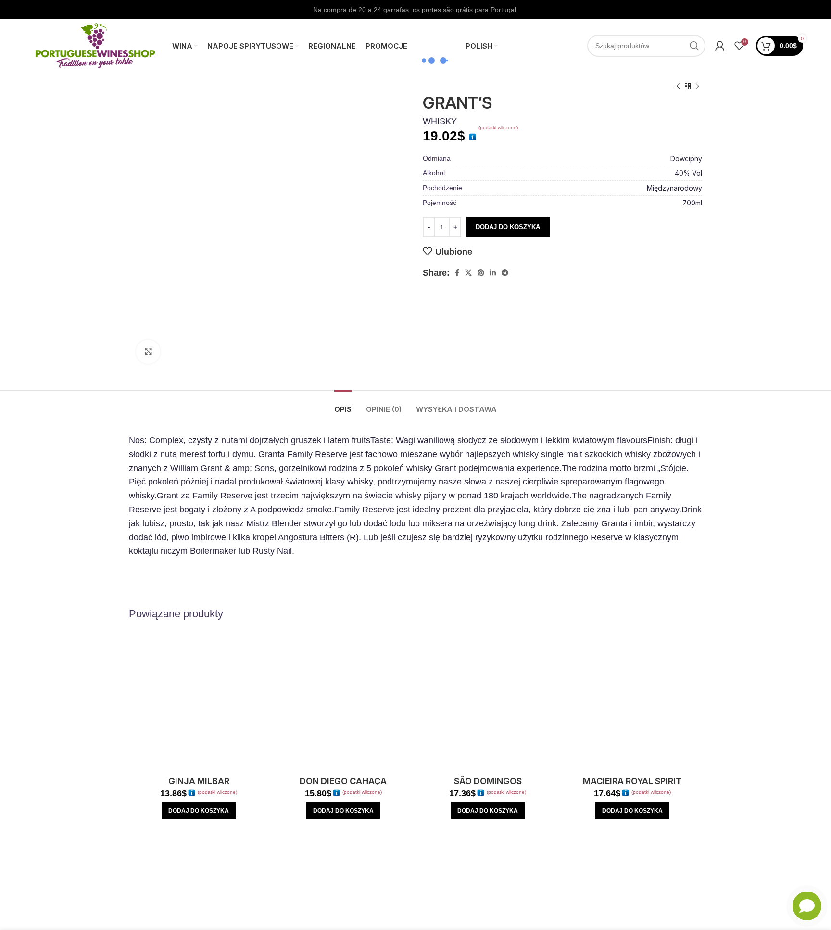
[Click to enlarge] (148, 352)
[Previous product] (678, 86)
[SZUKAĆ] (694, 46)
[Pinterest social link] (481, 273)
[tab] (343, 404)
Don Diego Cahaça (343, 781)
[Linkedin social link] (493, 273)
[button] (199, 810)
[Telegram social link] (505, 273)
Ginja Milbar (198, 781)
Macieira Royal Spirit (632, 781)
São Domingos (488, 781)
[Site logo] (95, 45)
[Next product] (697, 86)
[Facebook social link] (457, 273)
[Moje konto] (720, 45)
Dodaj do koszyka (508, 226)
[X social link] (468, 273)
